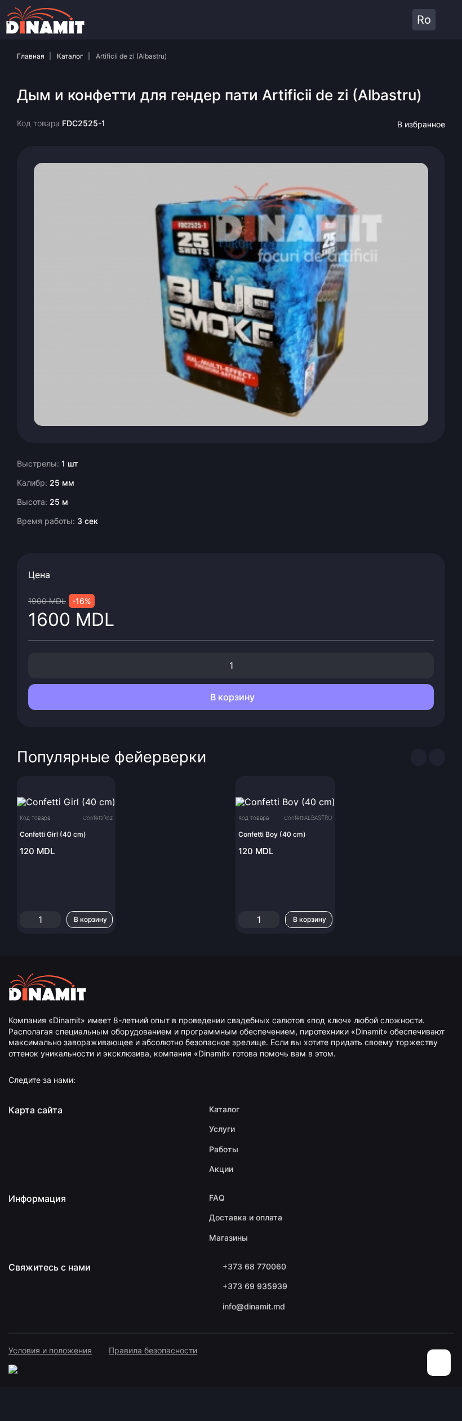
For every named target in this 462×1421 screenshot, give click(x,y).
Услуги (222, 1129)
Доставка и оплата (245, 1217)
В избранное (421, 124)
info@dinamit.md (254, 1306)
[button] (380, 19)
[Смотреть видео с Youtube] (231, 293)
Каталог (70, 56)
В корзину (231, 697)
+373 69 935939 (255, 1286)
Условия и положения (50, 1350)
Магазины (228, 1237)
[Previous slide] (419, 757)
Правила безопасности (153, 1350)
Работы (223, 1149)
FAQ (217, 1197)
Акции (221, 1169)
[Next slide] (437, 757)
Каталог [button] (447, 19)
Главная (31, 56)
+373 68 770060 (254, 1266)
